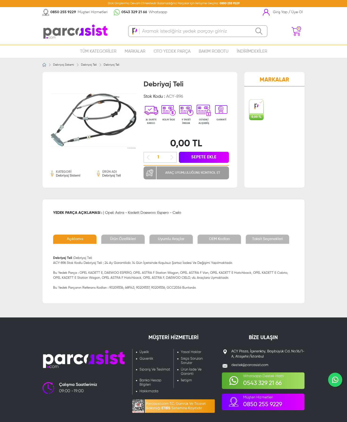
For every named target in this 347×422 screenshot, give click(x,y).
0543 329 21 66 (134, 12)
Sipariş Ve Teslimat (155, 369)
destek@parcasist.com (249, 365)
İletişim (186, 380)
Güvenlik (146, 358)
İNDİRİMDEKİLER (252, 51)
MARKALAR (135, 51)
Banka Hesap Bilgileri (150, 382)
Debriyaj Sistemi (63, 64)
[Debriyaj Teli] (93, 121)
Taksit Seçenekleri (267, 239)
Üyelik (144, 352)
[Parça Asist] (74, 31)
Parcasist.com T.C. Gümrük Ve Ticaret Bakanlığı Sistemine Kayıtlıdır (176, 406)
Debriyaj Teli (89, 64)
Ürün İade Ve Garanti (191, 372)
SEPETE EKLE (203, 157)
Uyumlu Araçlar (171, 239)
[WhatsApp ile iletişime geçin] (335, 380)
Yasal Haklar (191, 352)
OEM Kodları (219, 239)
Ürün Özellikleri (123, 239)
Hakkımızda (149, 391)
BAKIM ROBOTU (214, 51)
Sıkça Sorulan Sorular (192, 361)
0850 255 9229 (230, 3)
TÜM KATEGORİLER (98, 51)
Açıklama (75, 239)
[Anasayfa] (44, 65)
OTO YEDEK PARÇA (172, 51)
